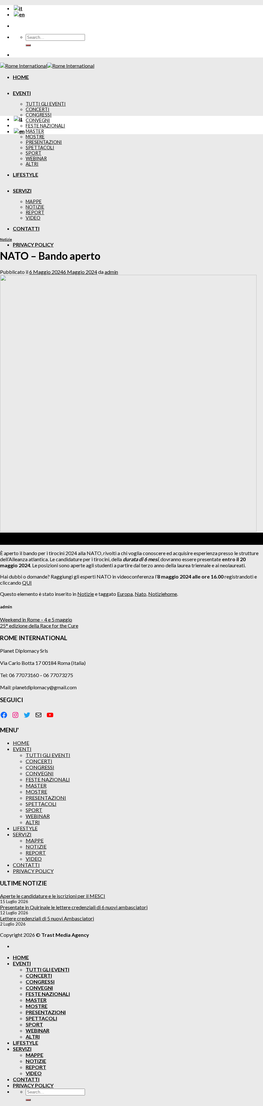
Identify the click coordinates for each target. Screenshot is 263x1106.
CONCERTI (37, 109)
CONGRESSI (39, 115)
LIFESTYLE (25, 828)
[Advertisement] (131, 184)
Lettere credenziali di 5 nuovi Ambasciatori (47, 918)
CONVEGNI (38, 120)
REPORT (36, 852)
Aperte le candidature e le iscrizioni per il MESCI (52, 896)
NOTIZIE (36, 846)
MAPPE (35, 840)
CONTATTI (26, 865)
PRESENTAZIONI (46, 798)
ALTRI (33, 822)
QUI (27, 582)
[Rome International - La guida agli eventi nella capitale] (47, 66)
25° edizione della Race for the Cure (39, 626)
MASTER (35, 131)
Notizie (6, 239)
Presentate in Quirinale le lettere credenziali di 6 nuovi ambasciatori (74, 907)
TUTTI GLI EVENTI (46, 104)
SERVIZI (22, 834)
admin (111, 272)
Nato (140, 594)
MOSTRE (35, 136)
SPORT (34, 810)
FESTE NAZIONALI (45, 125)
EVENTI (22, 93)
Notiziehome (162, 594)
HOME (21, 77)
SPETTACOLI (41, 804)
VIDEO (34, 859)
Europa (125, 594)
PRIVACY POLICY (33, 244)
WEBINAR (38, 816)
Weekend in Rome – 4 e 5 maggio (36, 619)
